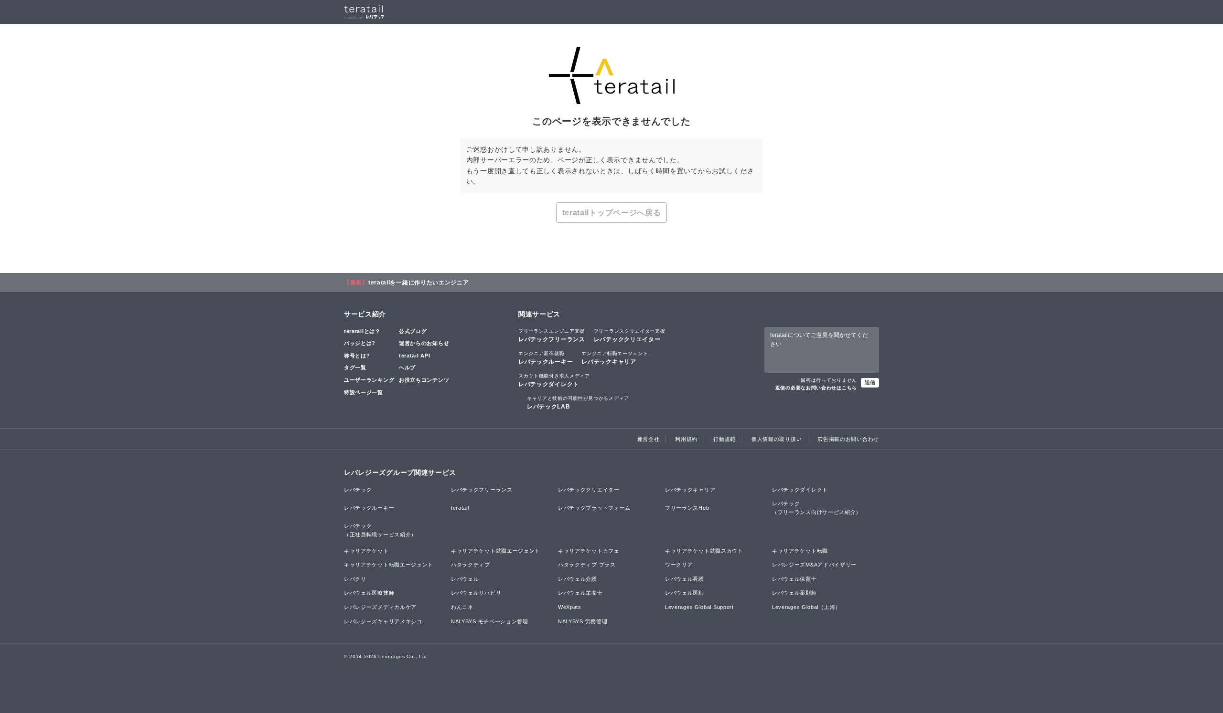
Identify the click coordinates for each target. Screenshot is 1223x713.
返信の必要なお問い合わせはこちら (816, 387)
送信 (870, 382)
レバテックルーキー (545, 358)
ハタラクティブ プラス (587, 564)
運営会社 (648, 439)
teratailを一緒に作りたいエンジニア (418, 282)
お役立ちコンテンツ (424, 380)
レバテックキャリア (614, 358)
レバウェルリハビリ (476, 593)
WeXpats (569, 607)
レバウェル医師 (684, 593)
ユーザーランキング (369, 380)
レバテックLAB (578, 403)
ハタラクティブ (470, 564)
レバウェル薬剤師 (794, 593)
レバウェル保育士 (794, 579)
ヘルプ (407, 367)
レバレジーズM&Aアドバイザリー (814, 564)
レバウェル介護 (577, 579)
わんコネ (462, 607)
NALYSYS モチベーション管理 (489, 621)
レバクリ (355, 579)
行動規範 (724, 439)
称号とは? (357, 355)
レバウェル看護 (684, 579)
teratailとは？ (362, 331)
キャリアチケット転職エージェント (388, 564)
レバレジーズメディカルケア (380, 607)
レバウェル (465, 579)
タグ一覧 (355, 367)
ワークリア (679, 564)
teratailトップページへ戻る (611, 213)
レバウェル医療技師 (369, 593)
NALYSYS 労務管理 (582, 621)
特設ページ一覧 (363, 392)
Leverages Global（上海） (806, 607)
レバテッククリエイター (629, 335)
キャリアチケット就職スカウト (704, 551)
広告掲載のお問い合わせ (848, 439)
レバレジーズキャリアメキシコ (383, 621)
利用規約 (686, 439)
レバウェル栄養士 (580, 593)
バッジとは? (359, 343)
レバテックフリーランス (551, 335)
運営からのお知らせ (424, 343)
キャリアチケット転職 (800, 551)
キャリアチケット (366, 551)
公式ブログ (413, 331)
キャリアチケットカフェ (589, 551)
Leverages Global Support (699, 607)
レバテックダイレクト (554, 380)
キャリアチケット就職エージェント (495, 551)
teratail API (414, 355)
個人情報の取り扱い (776, 439)
